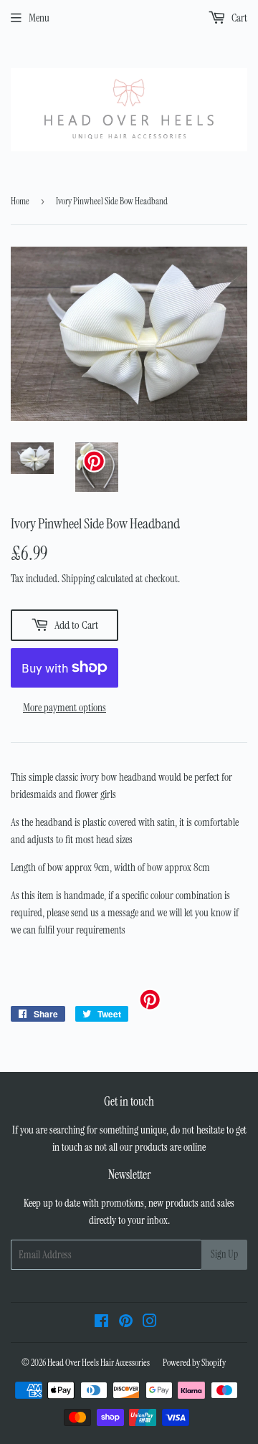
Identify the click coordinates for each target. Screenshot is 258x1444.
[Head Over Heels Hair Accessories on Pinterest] (125, 1323)
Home (20, 201)
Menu (39, 18)
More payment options (64, 707)
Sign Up (224, 1254)
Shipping (78, 578)
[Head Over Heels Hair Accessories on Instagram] (150, 1323)
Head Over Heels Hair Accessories (98, 1363)
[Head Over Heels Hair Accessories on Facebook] (101, 1323)
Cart (238, 18)
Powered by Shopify (194, 1363)
